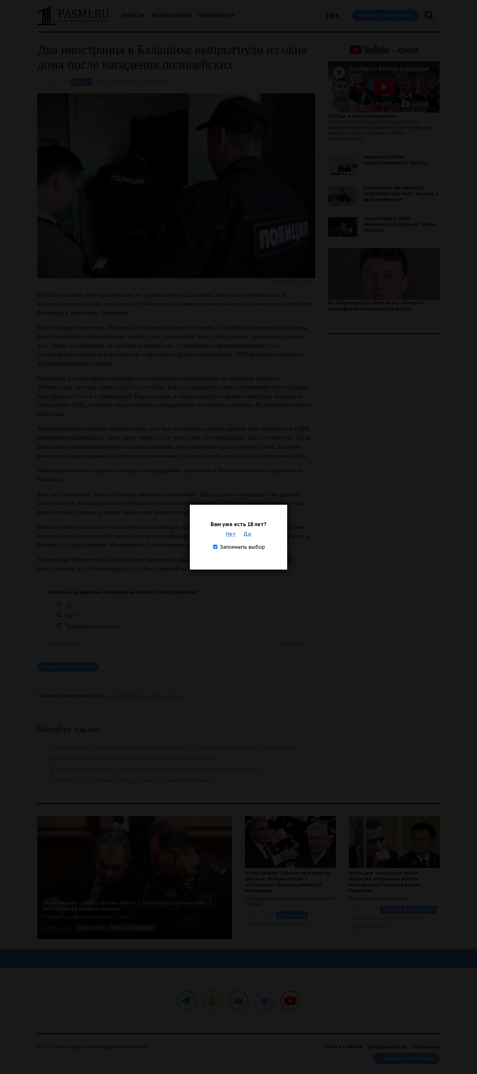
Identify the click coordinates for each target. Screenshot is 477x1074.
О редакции (426, 1047)
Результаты (292, 643)
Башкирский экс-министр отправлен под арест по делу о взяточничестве (401, 193)
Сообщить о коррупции (385, 15)
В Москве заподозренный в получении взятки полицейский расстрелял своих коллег (155, 769)
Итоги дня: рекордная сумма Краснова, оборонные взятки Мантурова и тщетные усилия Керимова (385, 881)
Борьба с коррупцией (132, 927)
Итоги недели (91, 927)
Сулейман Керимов (370, 927)
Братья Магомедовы (371, 918)
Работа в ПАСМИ (343, 1047)
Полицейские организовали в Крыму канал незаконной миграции (132, 780)
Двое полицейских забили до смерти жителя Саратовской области (132, 758)
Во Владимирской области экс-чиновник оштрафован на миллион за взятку (375, 306)
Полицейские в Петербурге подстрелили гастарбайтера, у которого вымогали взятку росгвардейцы (172, 747)
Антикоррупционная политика (276, 923)
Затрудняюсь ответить (94, 626)
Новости (133, 15)
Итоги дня (392, 909)
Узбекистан (155, 81)
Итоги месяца (292, 915)
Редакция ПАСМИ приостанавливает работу (395, 160)
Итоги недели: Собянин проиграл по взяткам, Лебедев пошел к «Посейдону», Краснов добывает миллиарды (288, 881)
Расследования (171, 15)
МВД (101, 81)
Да (247, 534)
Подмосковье (125, 81)
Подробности (216, 15)
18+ (332, 15)
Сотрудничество (387, 1047)
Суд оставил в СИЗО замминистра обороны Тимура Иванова (400, 224)
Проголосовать (64, 643)
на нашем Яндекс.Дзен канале (145, 695)
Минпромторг (410, 918)
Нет (231, 534)
